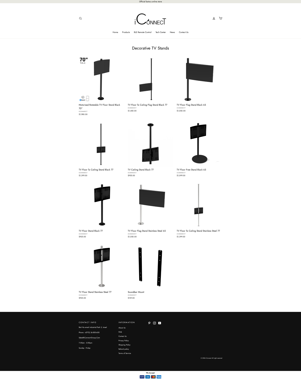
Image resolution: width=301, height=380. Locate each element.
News (172, 32)
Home (115, 32)
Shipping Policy (124, 345)
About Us (122, 327)
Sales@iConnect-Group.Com (89, 337)
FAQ (120, 332)
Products (126, 32)
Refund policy (124, 349)
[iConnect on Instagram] (154, 322)
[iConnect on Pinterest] (149, 322)
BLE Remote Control (142, 32)
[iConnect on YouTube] (159, 322)
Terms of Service (125, 353)
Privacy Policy (124, 340)
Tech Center (161, 32)
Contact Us (183, 32)
